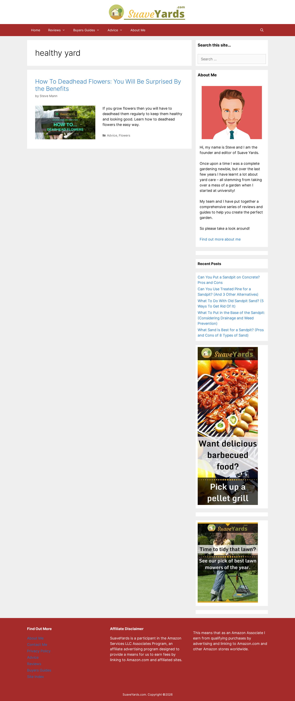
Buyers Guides (84, 30)
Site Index (35, 677)
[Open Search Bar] (262, 30)
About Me (137, 30)
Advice (113, 30)
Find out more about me (220, 239)
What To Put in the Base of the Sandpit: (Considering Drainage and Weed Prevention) (231, 318)
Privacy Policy (39, 651)
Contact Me (37, 644)
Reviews (54, 30)
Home (35, 30)
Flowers (124, 135)
